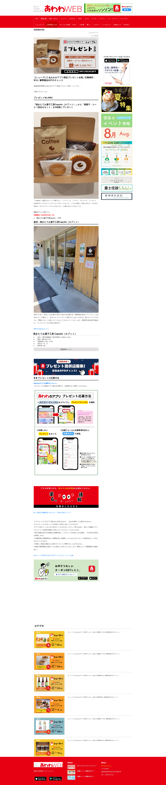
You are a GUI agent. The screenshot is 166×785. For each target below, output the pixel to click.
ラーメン (102, 18)
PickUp (126, 25)
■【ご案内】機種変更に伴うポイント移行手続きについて (52, 512)
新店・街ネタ (53, 18)
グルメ (87, 18)
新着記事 (44, 18)
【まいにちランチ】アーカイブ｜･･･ (87, 765)
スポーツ (97, 25)
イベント (64, 18)
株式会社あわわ (106, 766)
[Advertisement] (66, 600)
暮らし (89, 25)
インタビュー (106, 25)
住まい (75, 25)
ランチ (94, 18)
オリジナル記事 (65, 25)
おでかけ (72, 18)
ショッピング (39, 25)
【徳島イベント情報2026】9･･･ (86, 771)
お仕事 (82, 25)
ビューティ (124, 18)
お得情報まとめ (52, 25)
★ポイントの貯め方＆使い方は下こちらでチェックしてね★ (53, 555)
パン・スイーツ (113, 18)
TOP (36, 18)
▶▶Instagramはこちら (41, 329)
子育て (80, 18)
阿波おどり (117, 25)
